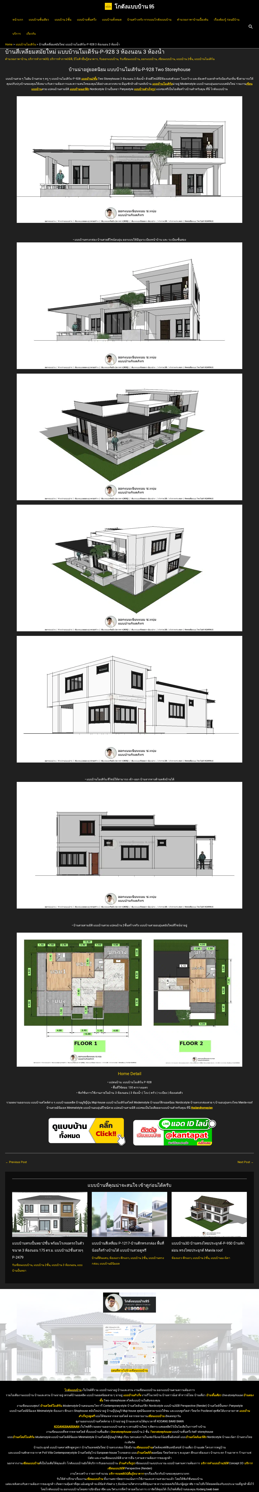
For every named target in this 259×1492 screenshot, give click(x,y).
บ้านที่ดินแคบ (100, 1258)
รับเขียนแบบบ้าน (130, 59)
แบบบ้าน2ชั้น (89, 78)
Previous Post (16, 1162)
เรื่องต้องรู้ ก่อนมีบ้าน (226, 19)
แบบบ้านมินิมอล (110, 1263)
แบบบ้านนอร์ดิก (79, 89)
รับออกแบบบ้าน (108, 59)
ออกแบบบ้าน (149, 59)
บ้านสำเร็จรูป (127, 1463)
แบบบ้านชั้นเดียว (39, 19)
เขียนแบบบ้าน (166, 59)
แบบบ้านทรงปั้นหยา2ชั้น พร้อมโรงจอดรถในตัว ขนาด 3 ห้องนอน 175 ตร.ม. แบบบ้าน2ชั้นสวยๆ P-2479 (48, 1250)
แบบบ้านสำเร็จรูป (144, 89)
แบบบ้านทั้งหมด (112, 19)
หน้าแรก (18, 19)
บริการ (17, 33)
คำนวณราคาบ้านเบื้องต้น (192, 19)
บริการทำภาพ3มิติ (61, 59)
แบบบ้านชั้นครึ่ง (86, 19)
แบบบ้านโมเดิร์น (204, 59)
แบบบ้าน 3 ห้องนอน (64, 1265)
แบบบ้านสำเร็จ (132, 1395)
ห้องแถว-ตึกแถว (119, 1258)
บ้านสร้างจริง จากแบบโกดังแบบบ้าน (149, 19)
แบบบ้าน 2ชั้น (63, 19)
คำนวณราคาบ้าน (16, 59)
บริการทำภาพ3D (38, 59)
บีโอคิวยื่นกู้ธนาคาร (86, 59)
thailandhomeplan (202, 1107)
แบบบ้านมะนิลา (220, 1258)
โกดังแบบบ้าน (73, 1390)
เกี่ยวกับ (31, 33)
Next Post (246, 1162)
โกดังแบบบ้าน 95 (134, 6)
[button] (250, 27)
